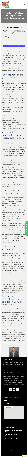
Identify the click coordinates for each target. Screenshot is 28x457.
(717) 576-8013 (7, 403)
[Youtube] (14, 389)
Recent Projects (9, 427)
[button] (24, 4)
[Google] (17, 389)
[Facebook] (10, 389)
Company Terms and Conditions (11, 435)
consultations (11, 51)
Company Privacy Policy (12, 439)
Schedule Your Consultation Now (13, 430)
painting (12, 81)
